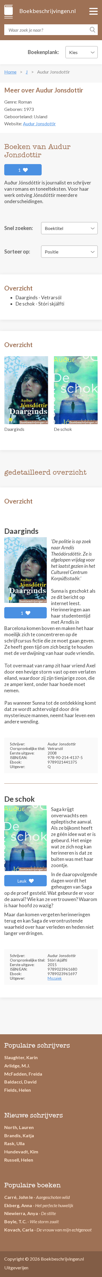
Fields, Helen (17, 1090)
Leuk (22, 880)
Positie (51, 251)
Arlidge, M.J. (17, 1065)
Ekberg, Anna (18, 1205)
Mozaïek (55, 978)
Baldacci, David (20, 1081)
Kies (73, 52)
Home (10, 71)
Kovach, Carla (18, 1229)
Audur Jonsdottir (39, 123)
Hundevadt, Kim (21, 1151)
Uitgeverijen (16, 1267)
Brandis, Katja (19, 1135)
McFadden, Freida (23, 1073)
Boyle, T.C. (15, 1221)
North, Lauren (19, 1127)
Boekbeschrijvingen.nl (47, 10)
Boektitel (54, 228)
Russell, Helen (18, 1159)
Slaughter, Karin (21, 1057)
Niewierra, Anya (21, 1213)
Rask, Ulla (14, 1143)
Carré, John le (18, 1197)
